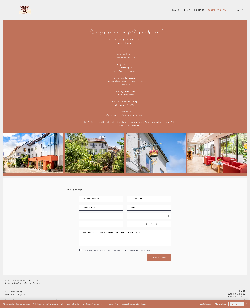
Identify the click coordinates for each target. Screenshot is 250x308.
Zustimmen (237, 304)
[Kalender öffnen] (120, 216)
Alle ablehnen (220, 304)
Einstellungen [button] (205, 304)
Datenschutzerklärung (137, 304)
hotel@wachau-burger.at (125, 71)
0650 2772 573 (16, 291)
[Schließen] (246, 304)
